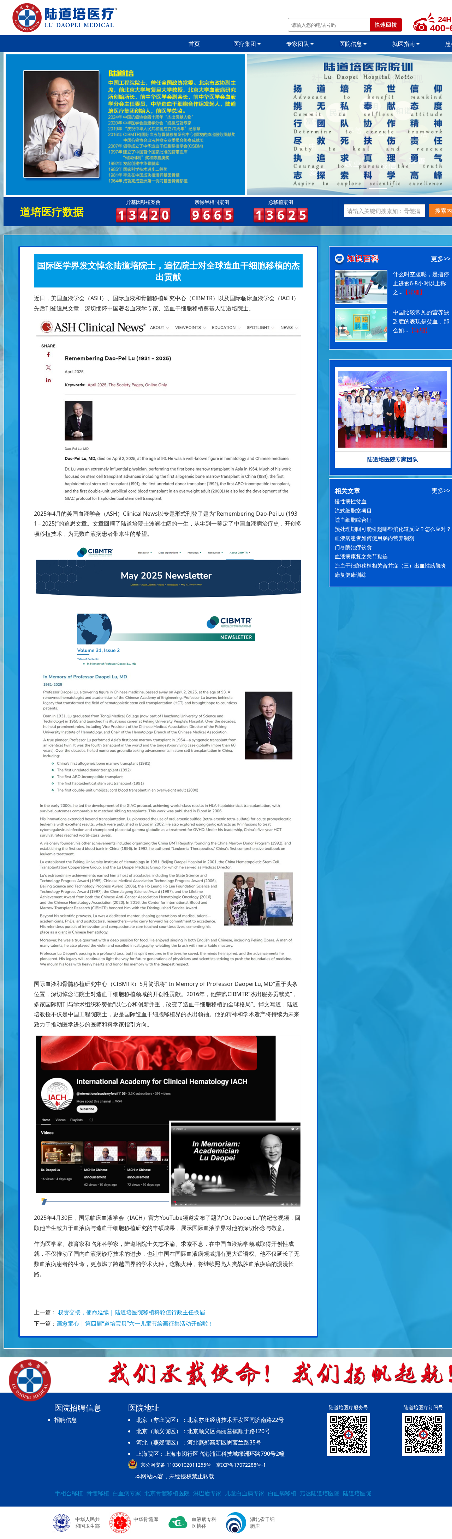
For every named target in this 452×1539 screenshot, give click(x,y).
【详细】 (414, 292)
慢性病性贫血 (351, 501)
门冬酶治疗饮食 (353, 547)
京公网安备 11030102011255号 (176, 1464)
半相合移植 (69, 1493)
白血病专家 (127, 1493)
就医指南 (404, 44)
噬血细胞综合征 (353, 519)
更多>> (441, 258)
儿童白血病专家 (244, 1493)
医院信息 (351, 44)
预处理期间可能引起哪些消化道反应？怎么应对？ (393, 528)
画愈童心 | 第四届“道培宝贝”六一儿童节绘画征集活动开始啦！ (135, 1323)
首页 (194, 44)
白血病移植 (282, 1493)
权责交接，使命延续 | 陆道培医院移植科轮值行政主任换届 (131, 1312)
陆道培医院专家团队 (392, 459)
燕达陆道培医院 (319, 1493)
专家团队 (298, 44)
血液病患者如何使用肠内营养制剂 (374, 537)
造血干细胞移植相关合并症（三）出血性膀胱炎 (390, 565)
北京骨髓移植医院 (167, 1493)
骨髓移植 (98, 1493)
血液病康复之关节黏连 (361, 556)
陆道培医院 (357, 1493)
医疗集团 (245, 44)
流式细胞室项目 (353, 510)
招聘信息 (65, 1420)
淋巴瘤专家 (207, 1493)
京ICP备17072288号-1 (241, 1464)
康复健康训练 (351, 574)
